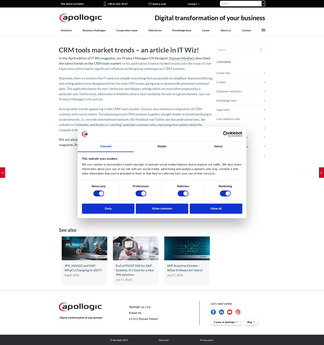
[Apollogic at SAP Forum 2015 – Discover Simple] (321, 172)
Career (206, 30)
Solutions (66, 30)
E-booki (221, 82)
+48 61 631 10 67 (117, 3)
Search (263, 3)
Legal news (223, 109)
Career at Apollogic (225, 322)
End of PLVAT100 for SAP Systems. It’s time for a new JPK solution (135, 270)
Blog (250, 322)
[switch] (141, 193)
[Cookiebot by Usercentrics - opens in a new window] (225, 134)
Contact (192, 3)
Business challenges (94, 30)
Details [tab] (162, 146)
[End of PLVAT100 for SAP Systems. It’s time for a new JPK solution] (135, 259)
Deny (108, 208)
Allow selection (162, 208)
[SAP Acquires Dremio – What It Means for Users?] (187, 259)
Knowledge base (181, 30)
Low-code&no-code (228, 118)
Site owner (164, 340)
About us (225, 30)
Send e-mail (159, 3)
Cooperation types (127, 30)
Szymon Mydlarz (181, 58)
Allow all (216, 208)
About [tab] (218, 146)
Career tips (223, 73)
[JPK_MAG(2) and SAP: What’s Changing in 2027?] (84, 259)
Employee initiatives (229, 91)
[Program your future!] (2, 172)
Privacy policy (207, 340)
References (154, 30)
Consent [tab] (105, 146)
